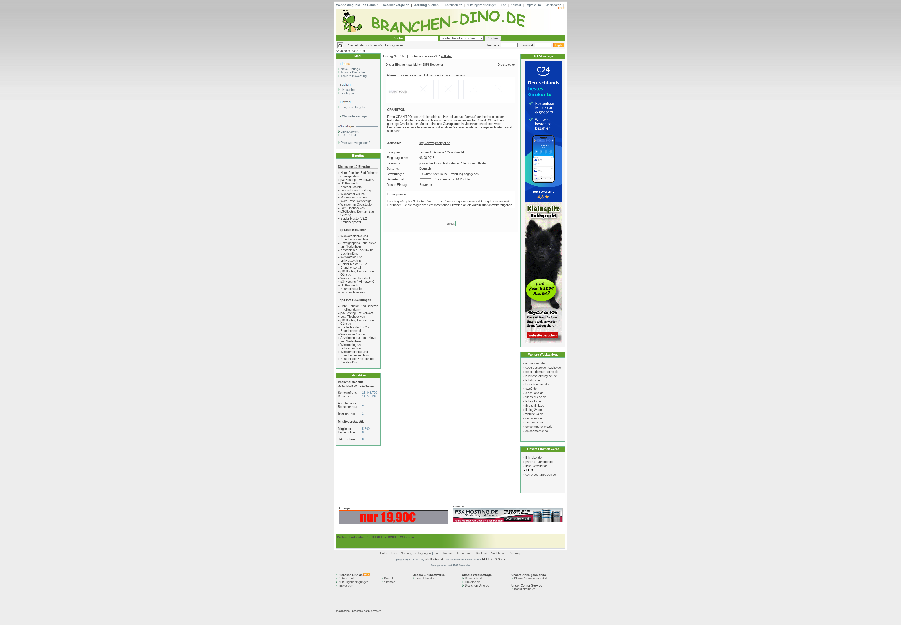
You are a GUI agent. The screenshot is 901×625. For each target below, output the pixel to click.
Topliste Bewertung (354, 76)
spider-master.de (536, 431)
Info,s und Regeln (353, 107)
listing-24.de (533, 410)
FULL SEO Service (495, 559)
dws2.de (531, 388)
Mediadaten (553, 5)
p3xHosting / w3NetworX (357, 180)
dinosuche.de (534, 393)
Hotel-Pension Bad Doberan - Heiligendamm (359, 174)
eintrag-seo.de (535, 363)
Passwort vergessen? (355, 143)
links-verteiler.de (536, 466)
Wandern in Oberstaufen (356, 204)
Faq (503, 5)
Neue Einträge (350, 69)
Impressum (533, 5)
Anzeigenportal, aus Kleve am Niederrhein (358, 244)
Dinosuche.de (474, 578)
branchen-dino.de (537, 384)
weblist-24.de (534, 414)
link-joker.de (533, 457)
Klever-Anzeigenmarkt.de (531, 578)
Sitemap (515, 553)
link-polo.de (533, 401)
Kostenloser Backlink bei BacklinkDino (357, 251)
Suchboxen (498, 553)
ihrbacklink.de (534, 405)
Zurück (451, 223)
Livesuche (348, 89)
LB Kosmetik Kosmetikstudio (351, 185)
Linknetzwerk (350, 131)
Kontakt (516, 5)
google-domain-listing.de (541, 371)
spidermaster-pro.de (538, 426)
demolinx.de (533, 418)
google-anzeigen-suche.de (543, 367)
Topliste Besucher (353, 72)
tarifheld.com (534, 422)
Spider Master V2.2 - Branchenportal (354, 220)
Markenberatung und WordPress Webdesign (355, 199)
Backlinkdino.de (525, 589)
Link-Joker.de (425, 578)
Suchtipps (347, 93)
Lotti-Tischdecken (352, 208)
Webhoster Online (352, 194)
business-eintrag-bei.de (541, 376)
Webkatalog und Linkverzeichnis (351, 258)
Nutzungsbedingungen (481, 5)
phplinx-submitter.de (539, 462)
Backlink (482, 553)
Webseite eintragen (355, 116)
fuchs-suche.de (535, 397)
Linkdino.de (472, 582)
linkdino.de (532, 380)
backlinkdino (343, 611)
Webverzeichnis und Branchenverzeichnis (354, 237)
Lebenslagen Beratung (355, 190)
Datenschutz (453, 5)
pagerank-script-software (366, 611)
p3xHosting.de (434, 559)
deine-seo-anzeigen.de (540, 474)
